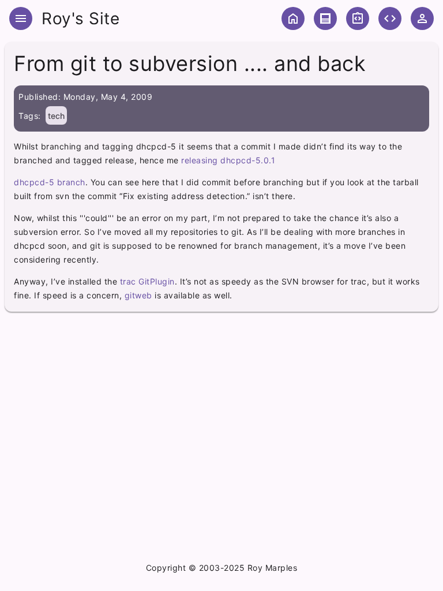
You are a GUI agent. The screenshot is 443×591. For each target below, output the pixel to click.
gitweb (138, 295)
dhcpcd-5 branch (49, 182)
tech (56, 116)
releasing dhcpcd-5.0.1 (228, 160)
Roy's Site (80, 18)
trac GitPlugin (147, 281)
